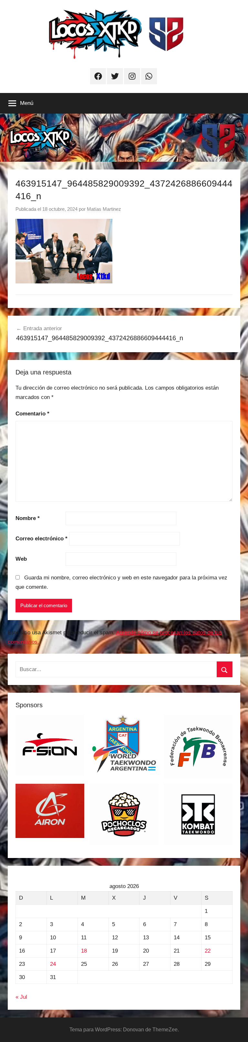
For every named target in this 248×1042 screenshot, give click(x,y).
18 (84, 951)
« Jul (21, 997)
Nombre (28, 518)
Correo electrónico (41, 539)
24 (53, 964)
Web (21, 559)
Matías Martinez (104, 209)
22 (208, 951)
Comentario (32, 414)
